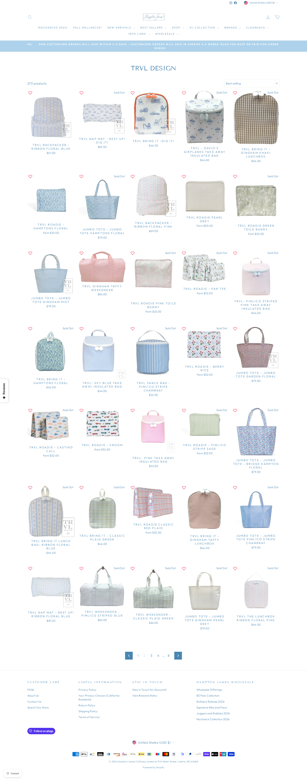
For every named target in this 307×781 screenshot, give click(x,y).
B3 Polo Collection (207, 695)
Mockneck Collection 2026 (213, 719)
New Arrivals (119, 27)
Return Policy (87, 705)
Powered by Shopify (153, 767)
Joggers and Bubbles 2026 (213, 713)
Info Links (137, 33)
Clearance (256, 27)
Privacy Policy (87, 689)
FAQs (30, 689)
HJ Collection (203, 27)
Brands (231, 27)
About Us (33, 695)
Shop (177, 27)
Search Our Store (38, 707)
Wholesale (165, 33)
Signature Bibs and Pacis (211, 707)
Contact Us (34, 701)
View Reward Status (144, 695)
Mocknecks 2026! (53, 27)
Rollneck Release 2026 (210, 701)
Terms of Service (89, 717)
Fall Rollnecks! (87, 27)
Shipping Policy (88, 711)
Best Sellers (152, 27)
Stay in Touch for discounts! (149, 689)
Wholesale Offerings (209, 689)
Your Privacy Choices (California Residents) (99, 697)
